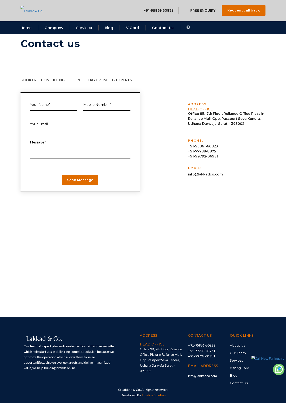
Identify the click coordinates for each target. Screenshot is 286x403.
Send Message (80, 180)
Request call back (243, 10)
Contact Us (163, 27)
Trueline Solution (154, 395)
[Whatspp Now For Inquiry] (278, 369)
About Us (237, 345)
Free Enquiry (202, 11)
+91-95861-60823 (159, 11)
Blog (109, 27)
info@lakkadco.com (205, 174)
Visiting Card (239, 368)
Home (26, 27)
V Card (132, 27)
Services (84, 27)
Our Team (238, 353)
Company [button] (54, 27)
